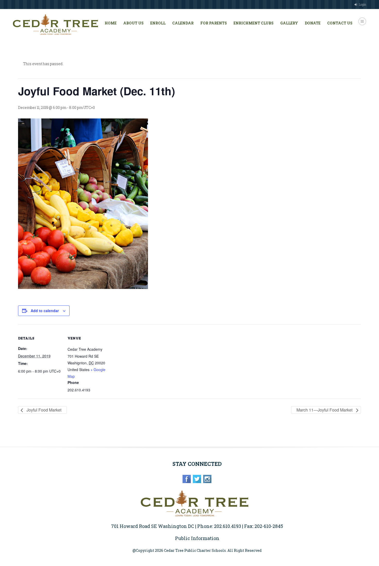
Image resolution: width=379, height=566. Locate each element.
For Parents (213, 23)
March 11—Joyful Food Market (324, 410)
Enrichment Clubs (254, 23)
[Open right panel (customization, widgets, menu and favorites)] (362, 21)
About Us (133, 23)
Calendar (183, 23)
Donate (312, 23)
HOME (111, 23)
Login (362, 4)
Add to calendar (45, 310)
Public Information (197, 538)
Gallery (289, 23)
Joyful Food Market (43, 410)
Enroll (158, 23)
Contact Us (339, 23)
